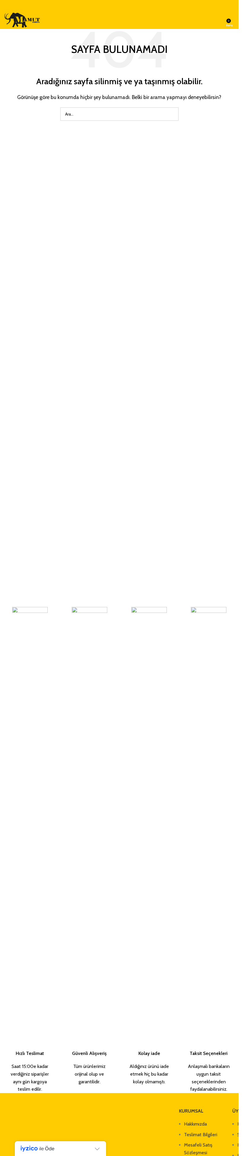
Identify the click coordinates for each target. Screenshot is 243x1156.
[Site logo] (22, 19)
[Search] (234, 20)
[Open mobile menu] (220, 20)
